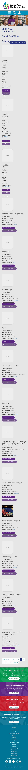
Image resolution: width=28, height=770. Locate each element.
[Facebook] (6, 760)
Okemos (14, 746)
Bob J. (14, 529)
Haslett (14, 737)
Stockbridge (14, 750)
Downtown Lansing (14, 733)
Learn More (14, 693)
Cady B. (15, 224)
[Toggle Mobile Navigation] (9, 12)
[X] (17, 760)
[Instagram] (10, 760)
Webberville (14, 751)
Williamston (14, 753)
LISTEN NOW (14, 722)
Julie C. (6, 87)
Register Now (14, 678)
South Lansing (14, 748)
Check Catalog (6, 91)
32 (11, 662)
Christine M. (16, 493)
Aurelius (14, 730)
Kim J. (14, 262)
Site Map (20, 767)
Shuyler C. (5, 137)
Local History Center (14, 742)
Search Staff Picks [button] (18, 42)
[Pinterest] (13, 760)
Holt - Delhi (14, 739)
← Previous (6, 659)
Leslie (14, 741)
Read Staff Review (6, 94)
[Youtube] (20, 760)
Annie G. (15, 455)
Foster (14, 735)
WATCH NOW (14, 707)
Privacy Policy (14, 767)
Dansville (14, 732)
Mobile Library (14, 755)
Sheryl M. (6, 186)
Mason (14, 744)
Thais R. (15, 338)
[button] (14, 13)
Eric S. (15, 605)
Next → (15, 662)
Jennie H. (15, 414)
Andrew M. (16, 645)
